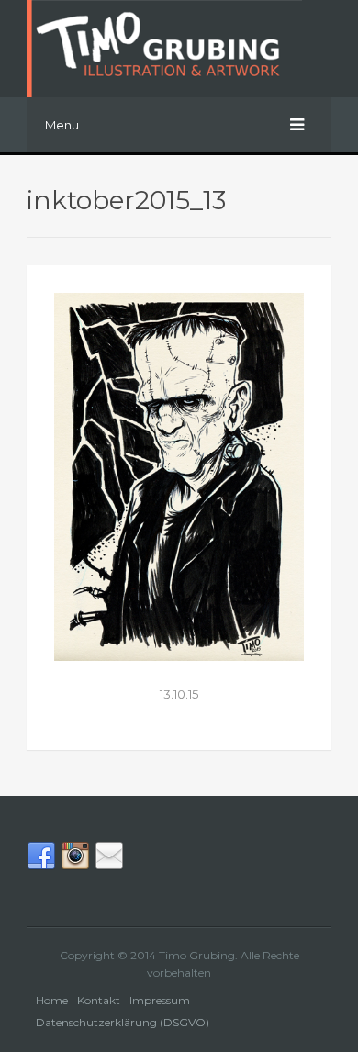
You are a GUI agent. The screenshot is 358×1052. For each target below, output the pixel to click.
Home (52, 1000)
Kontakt (98, 1000)
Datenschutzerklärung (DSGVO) (122, 1022)
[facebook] (41, 867)
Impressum (159, 1000)
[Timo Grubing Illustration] (179, 48)
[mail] (109, 867)
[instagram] (75, 867)
